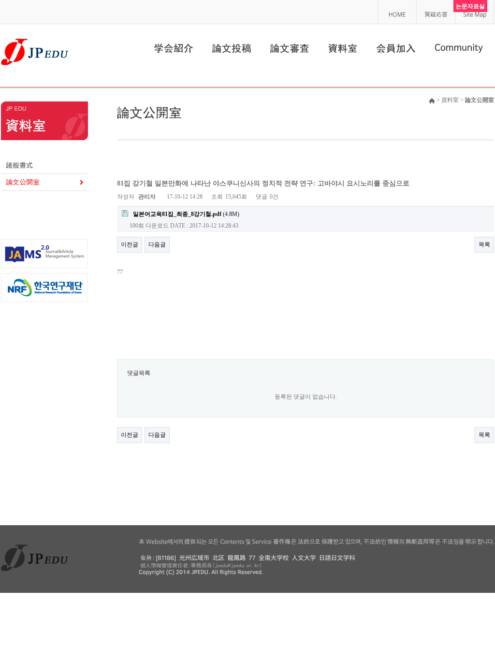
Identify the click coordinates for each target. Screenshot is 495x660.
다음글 (157, 244)
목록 (484, 244)
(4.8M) (186, 214)
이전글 (129, 244)
